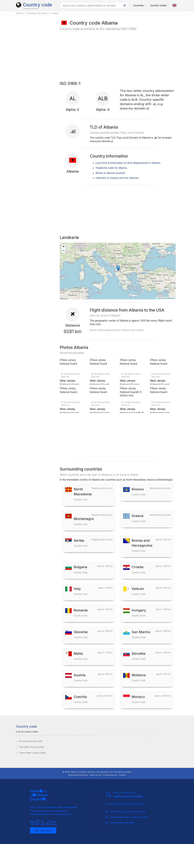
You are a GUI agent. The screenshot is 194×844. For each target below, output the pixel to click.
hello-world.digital (43, 830)
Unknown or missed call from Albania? (117, 178)
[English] (174, 5)
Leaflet (159, 298)
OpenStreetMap (169, 298)
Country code (37, 5)
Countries (138, 5)
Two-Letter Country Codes (31, 747)
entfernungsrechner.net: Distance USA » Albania (120, 330)
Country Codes (158, 5)
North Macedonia (83, 494)
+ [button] (64, 246)
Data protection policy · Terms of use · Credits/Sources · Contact (97, 775)
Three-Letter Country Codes (32, 753)
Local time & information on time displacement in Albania (127, 163)
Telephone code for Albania (111, 167)
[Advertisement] (34, 64)
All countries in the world (30, 741)
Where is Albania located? (110, 173)
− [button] (64, 250)
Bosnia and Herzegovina (142, 545)
